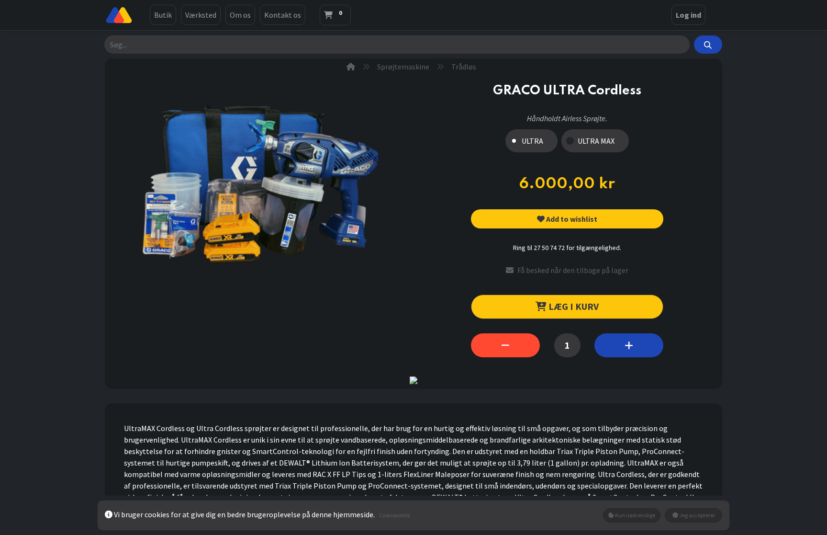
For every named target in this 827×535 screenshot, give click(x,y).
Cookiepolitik (394, 515)
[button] (567, 218)
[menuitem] (163, 15)
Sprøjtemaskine (403, 66)
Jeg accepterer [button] (696, 515)
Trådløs (463, 66)
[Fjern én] (505, 345)
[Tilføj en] (628, 345)
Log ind (688, 15)
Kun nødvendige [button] (634, 515)
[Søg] (708, 44)
